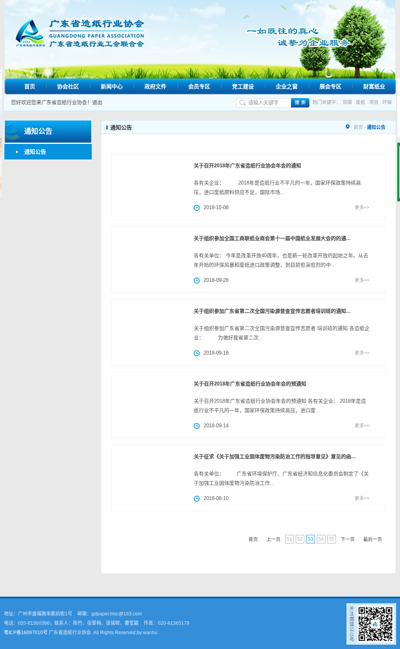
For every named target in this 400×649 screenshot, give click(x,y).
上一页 (273, 539)
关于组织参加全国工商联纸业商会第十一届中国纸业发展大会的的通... (272, 238)
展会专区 (330, 86)
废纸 (360, 102)
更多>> (362, 207)
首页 (29, 86)
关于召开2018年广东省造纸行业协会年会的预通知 (250, 384)
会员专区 (199, 86)
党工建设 (243, 86)
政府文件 (155, 86)
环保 (387, 102)
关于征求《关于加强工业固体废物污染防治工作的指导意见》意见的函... (275, 456)
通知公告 (35, 152)
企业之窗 (287, 86)
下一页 (348, 539)
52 (300, 539)
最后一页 (372, 539)
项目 (374, 102)
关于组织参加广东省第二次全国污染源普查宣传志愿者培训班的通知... (272, 311)
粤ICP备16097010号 (26, 632)
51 (289, 539)
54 (321, 539)
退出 (97, 102)
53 (310, 539)
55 (331, 539)
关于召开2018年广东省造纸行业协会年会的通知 (247, 166)
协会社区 (68, 86)
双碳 (347, 102)
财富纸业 (374, 86)
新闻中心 (112, 86)
